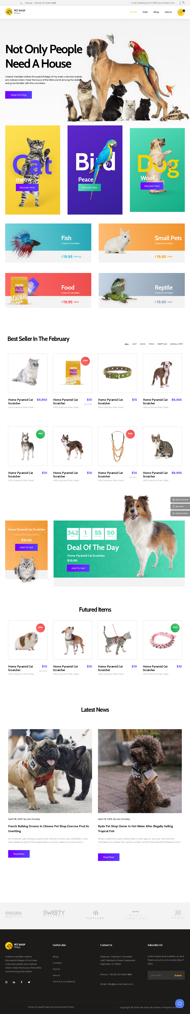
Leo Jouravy (33, 819)
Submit (178, 975)
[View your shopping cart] (181, 12)
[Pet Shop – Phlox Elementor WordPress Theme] (15, 11)
